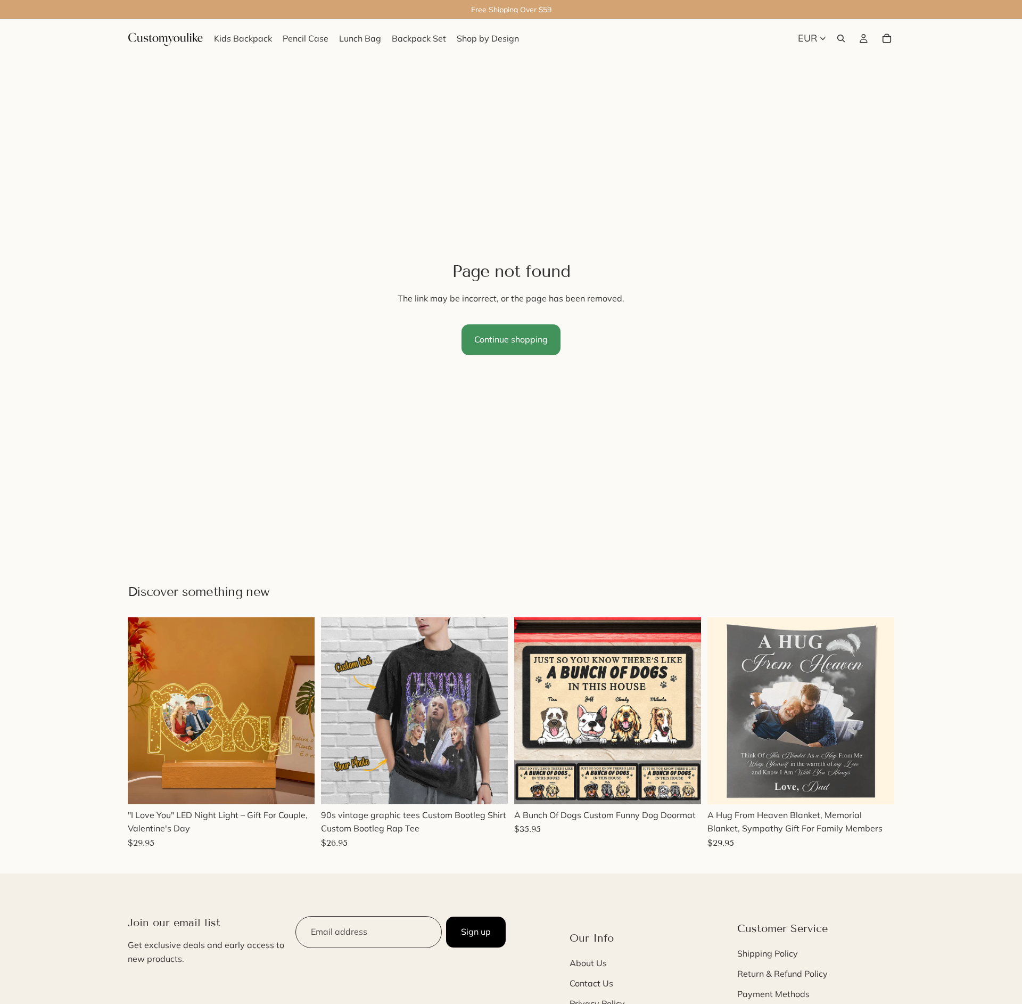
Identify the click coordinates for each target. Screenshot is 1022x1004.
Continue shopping (511, 339)
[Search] (841, 38)
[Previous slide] (144, 710)
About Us (588, 963)
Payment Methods (773, 994)
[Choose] (298, 787)
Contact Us (591, 983)
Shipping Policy (767, 954)
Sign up (476, 931)
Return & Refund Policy (782, 973)
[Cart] (887, 38)
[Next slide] (299, 710)
